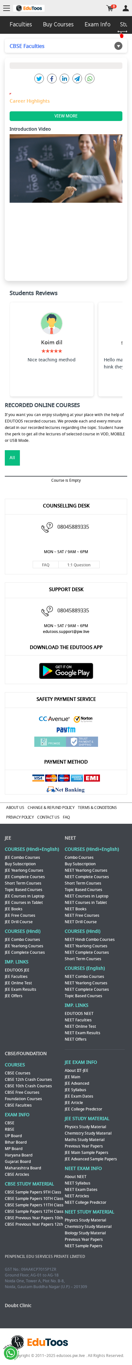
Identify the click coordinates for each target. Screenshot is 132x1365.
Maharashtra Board (23, 1168)
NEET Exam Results (82, 1033)
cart (109, 8)
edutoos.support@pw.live (66, 632)
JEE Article (74, 1103)
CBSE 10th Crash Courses (28, 1086)
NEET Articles (77, 1196)
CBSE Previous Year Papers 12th (34, 1224)
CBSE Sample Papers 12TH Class (34, 1211)
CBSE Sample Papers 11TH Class (34, 1205)
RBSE (9, 1129)
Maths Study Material (84, 1140)
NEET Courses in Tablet (86, 902)
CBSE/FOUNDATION (26, 1053)
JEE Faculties (16, 977)
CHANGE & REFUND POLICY (51, 808)
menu (6, 8)
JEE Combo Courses (22, 857)
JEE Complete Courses (25, 877)
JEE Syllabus (75, 1090)
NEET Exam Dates (81, 1190)
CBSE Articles (17, 1174)
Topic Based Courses (23, 890)
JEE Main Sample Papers (86, 1153)
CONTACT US (48, 817)
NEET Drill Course (81, 922)
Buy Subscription (20, 864)
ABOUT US (15, 808)
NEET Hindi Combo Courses (90, 939)
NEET (70, 838)
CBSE (9, 1123)
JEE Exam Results (20, 989)
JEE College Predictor (83, 1109)
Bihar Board (16, 1142)
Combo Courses (79, 857)
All (12, 458)
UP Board (13, 1136)
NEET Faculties (78, 1020)
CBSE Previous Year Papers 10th (34, 1218)
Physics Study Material (85, 1127)
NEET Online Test (80, 1026)
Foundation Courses (23, 1099)
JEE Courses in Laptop (24, 896)
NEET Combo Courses (84, 977)
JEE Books (13, 909)
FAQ (45, 565)
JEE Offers (13, 996)
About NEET (76, 1177)
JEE (8, 838)
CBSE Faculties (18, 1105)
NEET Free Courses (82, 915)
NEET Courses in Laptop (86, 896)
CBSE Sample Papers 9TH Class (33, 1192)
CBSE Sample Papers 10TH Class (34, 1199)
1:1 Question (79, 565)
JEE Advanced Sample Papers (91, 1159)
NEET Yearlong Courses (86, 870)
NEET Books (76, 909)
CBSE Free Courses (22, 1092)
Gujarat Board (18, 1162)
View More (66, 116)
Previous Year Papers (84, 1146)
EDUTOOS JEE (17, 970)
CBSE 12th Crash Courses (28, 1079)
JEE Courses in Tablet (24, 902)
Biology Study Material (85, 1233)
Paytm (66, 730)
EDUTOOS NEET (79, 1014)
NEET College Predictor (85, 1202)
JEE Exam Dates (79, 1096)
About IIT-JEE (76, 1070)
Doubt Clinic (18, 1305)
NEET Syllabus (77, 1183)
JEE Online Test (18, 983)
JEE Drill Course (19, 922)
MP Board (13, 1149)
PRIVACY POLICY (20, 817)
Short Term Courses (23, 883)
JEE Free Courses (20, 915)
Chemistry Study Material (88, 1133)
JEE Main (72, 1077)
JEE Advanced (77, 1083)
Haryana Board (18, 1155)
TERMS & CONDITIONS (97, 808)
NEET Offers (76, 1039)
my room (126, 8)
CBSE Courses (17, 1073)
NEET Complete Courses (87, 877)
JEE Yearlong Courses (24, 870)
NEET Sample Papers (83, 1246)
